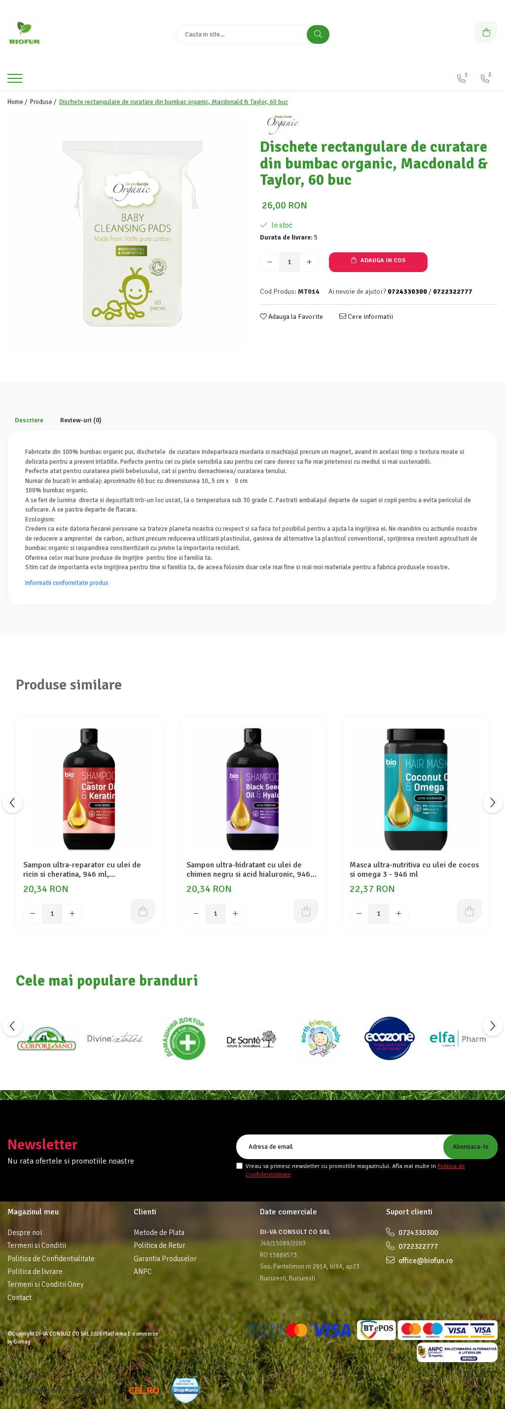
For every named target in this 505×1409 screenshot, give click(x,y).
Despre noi (24, 1232)
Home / (18, 102)
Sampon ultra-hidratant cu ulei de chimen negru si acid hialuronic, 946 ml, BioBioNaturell (248, 869)
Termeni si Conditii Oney (45, 1284)
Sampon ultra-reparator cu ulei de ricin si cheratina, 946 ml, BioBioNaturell (82, 869)
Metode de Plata (159, 1232)
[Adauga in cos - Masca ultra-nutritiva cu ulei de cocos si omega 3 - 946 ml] (469, 911)
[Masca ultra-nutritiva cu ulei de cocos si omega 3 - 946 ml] (416, 789)
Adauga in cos (382, 260)
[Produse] (16, 81)
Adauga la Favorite (295, 316)
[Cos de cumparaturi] (486, 32)
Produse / (44, 102)
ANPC (143, 1271)
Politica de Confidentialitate (51, 1258)
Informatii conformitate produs (66, 583)
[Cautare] (318, 34)
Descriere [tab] (29, 420)
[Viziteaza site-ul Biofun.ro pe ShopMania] (185, 1390)
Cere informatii (369, 316)
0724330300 (417, 1232)
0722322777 (417, 1246)
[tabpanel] (126, 233)
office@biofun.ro (425, 1260)
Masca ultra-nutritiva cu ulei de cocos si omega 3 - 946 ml (414, 869)
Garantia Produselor (165, 1258)
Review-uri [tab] (81, 420)
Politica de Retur (159, 1245)
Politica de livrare (35, 1271)
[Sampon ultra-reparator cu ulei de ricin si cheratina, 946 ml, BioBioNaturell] (89, 789)
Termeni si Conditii (36, 1245)
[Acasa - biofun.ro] (69, 34)
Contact (19, 1297)
